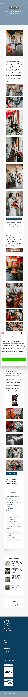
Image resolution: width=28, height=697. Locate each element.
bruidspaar (17, 521)
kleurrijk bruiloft (12, 530)
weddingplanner (17, 540)
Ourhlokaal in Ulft (11, 70)
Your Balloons (17, 494)
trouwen (9, 535)
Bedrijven (6, 640)
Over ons (6, 656)
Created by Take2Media (18, 693)
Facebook (8, 628)
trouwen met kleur (11, 537)
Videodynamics (13, 485)
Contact (5, 654)
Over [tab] (23, 336)
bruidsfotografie (11, 519)
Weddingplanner (7, 644)
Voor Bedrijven (7, 651)
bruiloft (17, 524)
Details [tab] (14, 336)
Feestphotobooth (16, 490)
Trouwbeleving (13, 479)
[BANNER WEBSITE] (14, 253)
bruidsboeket (17, 517)
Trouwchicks (13, 481)
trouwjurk (9, 540)
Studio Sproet (15, 500)
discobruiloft (10, 526)
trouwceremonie (16, 533)
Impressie (6, 642)
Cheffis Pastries (17, 502)
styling (9, 533)
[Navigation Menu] (26, 2)
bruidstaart (10, 524)
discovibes (18, 526)
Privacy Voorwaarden (8, 658)
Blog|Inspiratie (14, 7)
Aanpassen (13, 362)
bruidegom (9, 517)
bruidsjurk (9, 521)
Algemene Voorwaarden (9, 660)
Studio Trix (14, 483)
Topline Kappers (13, 487)
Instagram (8, 630)
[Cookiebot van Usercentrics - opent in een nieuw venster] (21, 333)
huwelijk (9, 528)
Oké (14, 359)
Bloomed (13, 492)
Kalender (6, 638)
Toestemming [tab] (5, 336)
